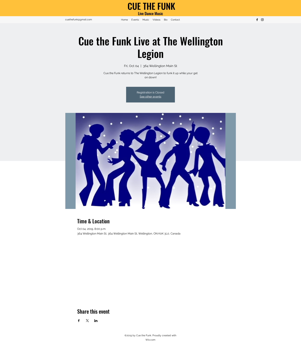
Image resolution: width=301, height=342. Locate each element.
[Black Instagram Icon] (262, 19)
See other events (150, 96)
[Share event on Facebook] (78, 320)
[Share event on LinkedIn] (96, 320)
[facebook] (257, 19)
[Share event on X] (87, 320)
